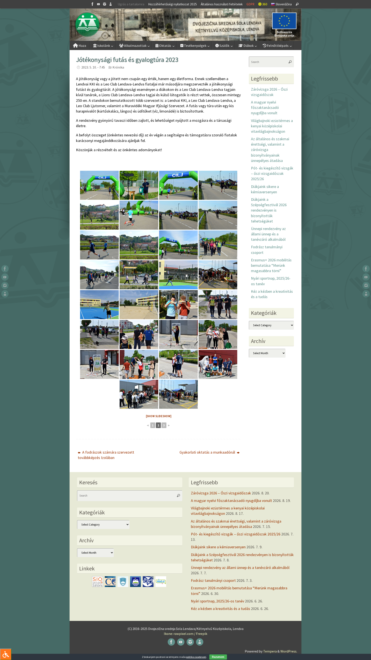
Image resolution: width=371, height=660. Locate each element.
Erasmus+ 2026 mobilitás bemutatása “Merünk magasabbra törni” (271, 265)
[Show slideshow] (159, 416)
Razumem (218, 656)
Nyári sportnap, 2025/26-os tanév (217, 601)
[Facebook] (93, 4)
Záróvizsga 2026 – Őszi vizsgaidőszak (221, 493)
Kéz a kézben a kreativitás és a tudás (220, 608)
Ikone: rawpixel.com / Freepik (185, 633)
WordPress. (288, 651)
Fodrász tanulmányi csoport (213, 580)
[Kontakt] (111, 4)
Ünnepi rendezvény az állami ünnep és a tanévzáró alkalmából (268, 234)
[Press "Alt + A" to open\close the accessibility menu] (5, 654)
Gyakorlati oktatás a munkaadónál (207, 452)
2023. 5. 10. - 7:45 (93, 67)
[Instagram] (105, 4)
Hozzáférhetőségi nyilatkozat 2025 (172, 4)
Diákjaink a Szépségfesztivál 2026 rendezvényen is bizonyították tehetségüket (269, 210)
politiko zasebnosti (196, 656)
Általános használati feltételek (222, 4)
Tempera (270, 651)
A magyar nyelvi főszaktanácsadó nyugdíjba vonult (265, 107)
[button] (185, 25)
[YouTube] (99, 4)
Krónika (118, 67)
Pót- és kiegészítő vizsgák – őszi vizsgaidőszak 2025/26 (272, 173)
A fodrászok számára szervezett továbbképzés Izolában (106, 455)
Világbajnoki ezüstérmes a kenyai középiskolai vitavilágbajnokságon (272, 126)
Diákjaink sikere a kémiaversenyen (218, 546)
